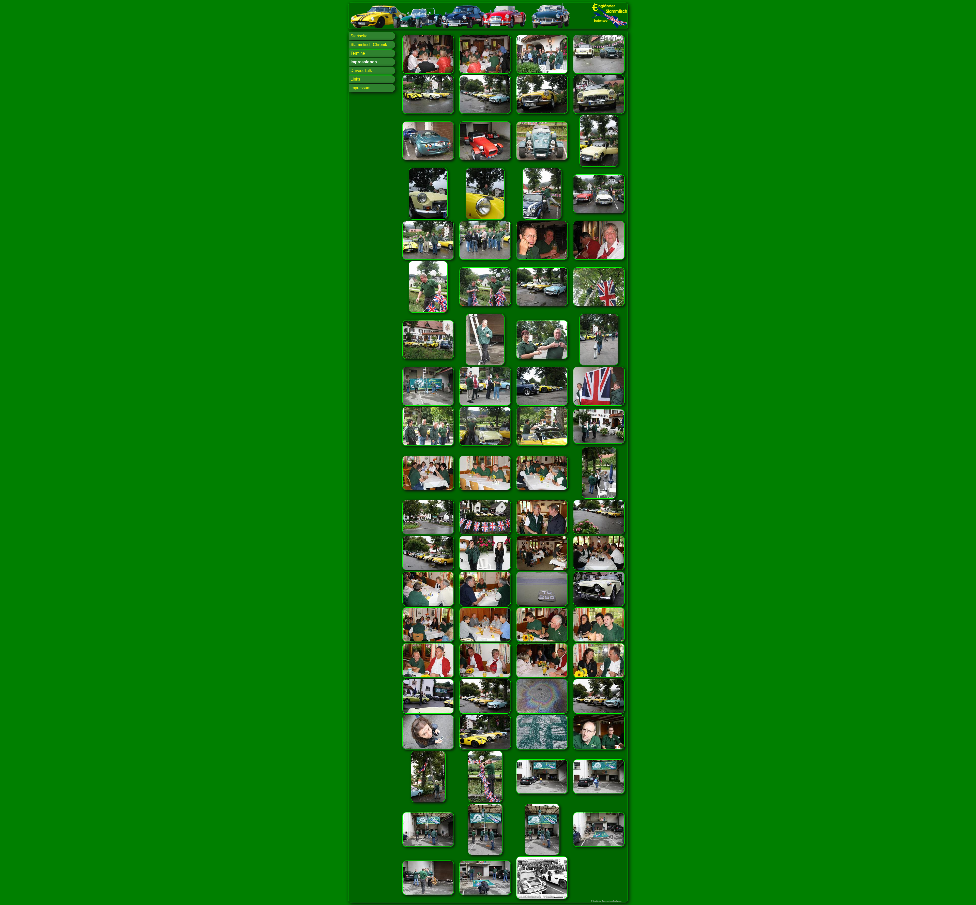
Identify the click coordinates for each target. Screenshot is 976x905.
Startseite (359, 36)
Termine (357, 53)
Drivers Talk (361, 70)
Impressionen (363, 62)
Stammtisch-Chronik (368, 44)
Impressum (360, 88)
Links (355, 79)
